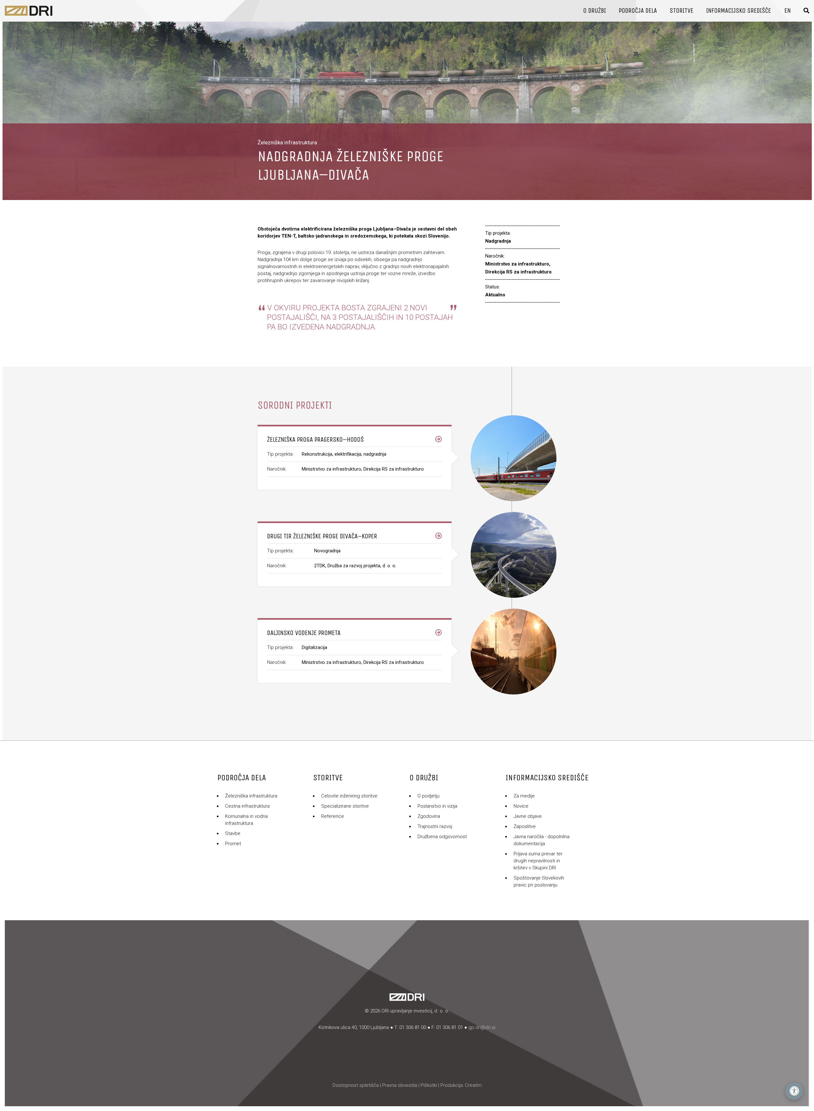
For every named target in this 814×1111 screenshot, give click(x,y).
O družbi (594, 11)
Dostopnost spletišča (356, 1085)
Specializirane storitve (345, 806)
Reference (332, 816)
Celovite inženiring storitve (349, 796)
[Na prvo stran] (28, 11)
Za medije (524, 796)
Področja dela (638, 11)
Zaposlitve (525, 826)
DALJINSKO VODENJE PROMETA (304, 633)
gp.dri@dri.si (481, 1027)
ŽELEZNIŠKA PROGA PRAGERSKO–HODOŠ (315, 439)
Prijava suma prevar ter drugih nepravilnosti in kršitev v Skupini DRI (538, 861)
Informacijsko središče (738, 11)
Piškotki (429, 1085)
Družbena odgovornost (442, 836)
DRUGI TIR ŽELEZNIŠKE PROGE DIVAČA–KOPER (322, 536)
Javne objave (528, 816)
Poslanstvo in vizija (437, 806)
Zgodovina (428, 816)
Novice (521, 806)
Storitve (681, 11)
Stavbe (232, 833)
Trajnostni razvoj (434, 826)
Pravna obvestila (399, 1085)
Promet (233, 843)
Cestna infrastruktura (247, 806)
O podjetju (428, 796)
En (787, 11)
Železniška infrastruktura (251, 796)
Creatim (473, 1085)
